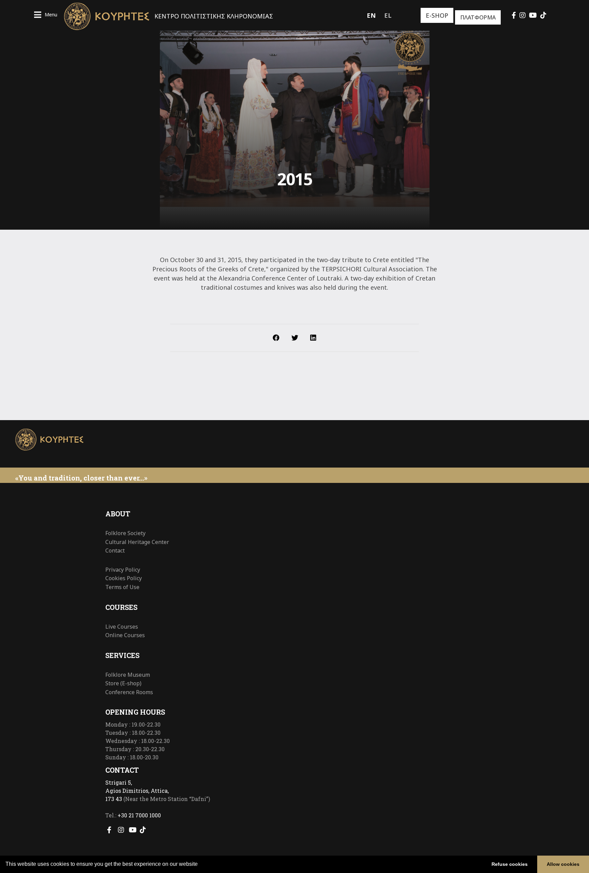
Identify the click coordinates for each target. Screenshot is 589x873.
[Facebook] (514, 15)
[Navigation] (45, 15)
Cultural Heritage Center (137, 542)
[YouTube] (533, 15)
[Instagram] (522, 15)
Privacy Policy (122, 569)
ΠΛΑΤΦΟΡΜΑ (478, 17)
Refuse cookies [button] (510, 864)
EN (371, 15)
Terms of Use (122, 587)
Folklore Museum (127, 674)
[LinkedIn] (313, 338)
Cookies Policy (123, 578)
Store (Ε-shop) (123, 683)
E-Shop (437, 15)
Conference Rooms (129, 692)
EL (388, 15)
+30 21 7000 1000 (139, 815)
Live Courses (121, 626)
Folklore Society (125, 533)
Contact (115, 550)
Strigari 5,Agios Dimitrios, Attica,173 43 (137, 790)
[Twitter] (294, 338)
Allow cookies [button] (563, 864)
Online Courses (125, 635)
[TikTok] (543, 15)
